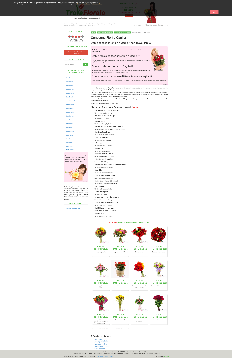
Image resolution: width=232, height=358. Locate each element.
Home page (138, 25)
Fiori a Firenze (70, 120)
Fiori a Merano (70, 89)
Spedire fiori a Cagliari (101, 344)
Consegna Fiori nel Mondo (73, 208)
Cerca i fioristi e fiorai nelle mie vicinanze (76, 52)
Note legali (100, 356)
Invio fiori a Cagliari (100, 348)
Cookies (106, 356)
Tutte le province (69, 149)
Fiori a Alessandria (71, 101)
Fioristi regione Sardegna (105, 32)
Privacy (111, 356)
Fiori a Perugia (70, 112)
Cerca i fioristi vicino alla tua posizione (157, 25)
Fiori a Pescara (70, 131)
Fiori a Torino (69, 135)
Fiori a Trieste (69, 146)
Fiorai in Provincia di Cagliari (122, 32)
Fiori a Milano (69, 85)
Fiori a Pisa (69, 127)
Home (93, 32)
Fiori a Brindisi (69, 97)
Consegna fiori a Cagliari (101, 341)
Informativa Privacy (97, 4)
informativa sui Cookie (83, 4)
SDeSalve (166, 356)
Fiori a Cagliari (99, 339)
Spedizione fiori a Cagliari (102, 346)
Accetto (214, 12)
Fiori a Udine (69, 123)
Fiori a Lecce (69, 78)
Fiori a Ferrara (69, 116)
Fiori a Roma (69, 81)
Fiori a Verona (69, 108)
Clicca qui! (129, 16)
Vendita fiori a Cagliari (101, 343)
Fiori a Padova (70, 104)
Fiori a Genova (70, 139)
